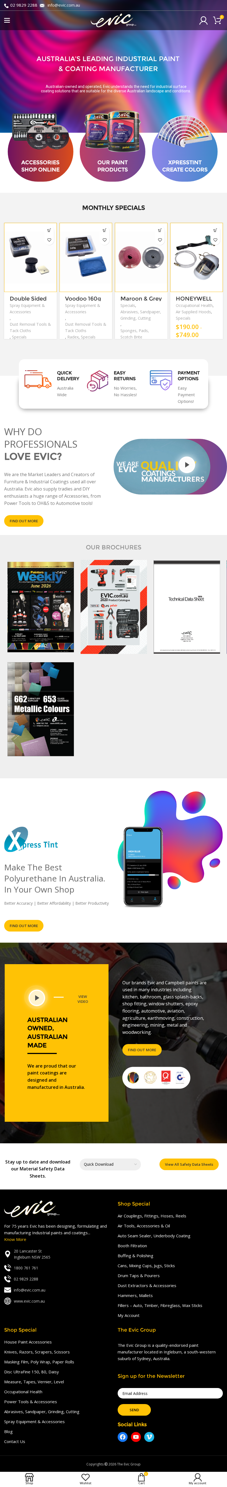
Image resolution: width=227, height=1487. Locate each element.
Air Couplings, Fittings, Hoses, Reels (152, 1216)
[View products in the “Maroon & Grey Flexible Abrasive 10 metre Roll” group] (160, 230)
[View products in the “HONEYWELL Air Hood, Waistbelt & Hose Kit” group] (215, 230)
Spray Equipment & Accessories (27, 308)
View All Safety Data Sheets (189, 1164)
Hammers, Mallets (135, 1295)
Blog (8, 1431)
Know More (15, 1239)
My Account (129, 1315)
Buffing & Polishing (135, 1255)
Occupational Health (194, 305)
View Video (83, 999)
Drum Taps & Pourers (139, 1275)
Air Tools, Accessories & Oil (144, 1225)
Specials (19, 337)
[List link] (56, 1254)
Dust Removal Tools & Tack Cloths (30, 327)
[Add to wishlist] (49, 240)
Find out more (24, 520)
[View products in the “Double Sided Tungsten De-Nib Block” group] (49, 230)
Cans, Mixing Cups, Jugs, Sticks (146, 1265)
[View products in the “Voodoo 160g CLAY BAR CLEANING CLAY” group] (104, 230)
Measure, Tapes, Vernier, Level (34, 1381)
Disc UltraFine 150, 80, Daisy (31, 1371)
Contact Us (14, 1441)
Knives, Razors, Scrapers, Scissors (37, 1352)
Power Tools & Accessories (30, 1401)
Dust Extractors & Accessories (147, 1285)
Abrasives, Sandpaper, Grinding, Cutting (140, 315)
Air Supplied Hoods (193, 311)
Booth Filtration (132, 1245)
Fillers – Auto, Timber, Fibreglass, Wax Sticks (160, 1305)
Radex (73, 337)
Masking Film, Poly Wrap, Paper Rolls (39, 1362)
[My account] (203, 20)
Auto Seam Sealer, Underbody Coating (154, 1235)
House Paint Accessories (28, 1342)
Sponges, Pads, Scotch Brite (134, 334)
